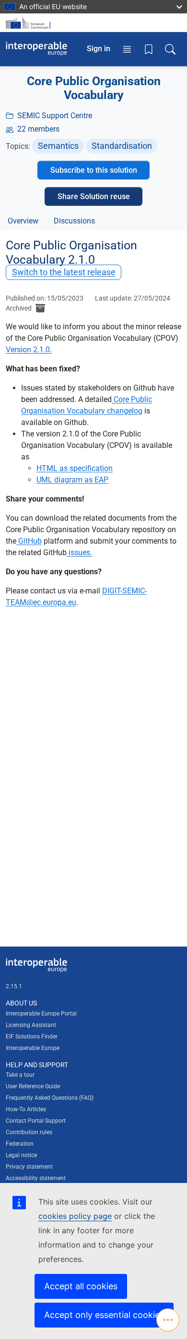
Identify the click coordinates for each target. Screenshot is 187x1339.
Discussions (74, 220)
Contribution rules (29, 1132)
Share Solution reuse (94, 196)
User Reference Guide (33, 1086)
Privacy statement (29, 1166)
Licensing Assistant (31, 1025)
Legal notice (21, 1155)
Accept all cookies (80, 1286)
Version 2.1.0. (29, 349)
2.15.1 (14, 986)
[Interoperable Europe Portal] (36, 48)
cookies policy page (75, 1216)
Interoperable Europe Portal (41, 1013)
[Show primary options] (167, 1319)
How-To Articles (26, 1109)
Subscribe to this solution (93, 170)
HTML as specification (74, 468)
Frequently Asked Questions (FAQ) (50, 1097)
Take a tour (20, 1074)
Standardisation (122, 146)
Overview (23, 220)
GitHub (29, 541)
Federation (20, 1143)
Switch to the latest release (64, 272)
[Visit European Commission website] (30, 22)
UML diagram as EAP (72, 479)
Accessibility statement (36, 1178)
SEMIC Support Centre (54, 115)
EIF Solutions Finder (32, 1036)
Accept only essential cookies (104, 1315)
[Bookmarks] (148, 49)
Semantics (58, 146)
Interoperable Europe (32, 1048)
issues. (79, 552)
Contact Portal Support (36, 1120)
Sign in (98, 48)
